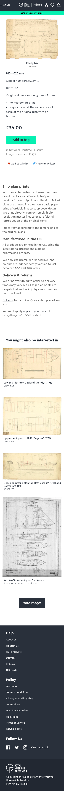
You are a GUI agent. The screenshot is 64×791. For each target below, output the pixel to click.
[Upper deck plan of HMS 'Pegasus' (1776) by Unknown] (31, 434)
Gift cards (11, 670)
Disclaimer (12, 686)
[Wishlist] (52, 5)
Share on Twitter (45, 164)
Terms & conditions (17, 692)
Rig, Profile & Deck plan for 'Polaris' (24, 580)
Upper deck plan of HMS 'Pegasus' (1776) (27, 438)
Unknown (32, 66)
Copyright (12, 717)
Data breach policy (17, 710)
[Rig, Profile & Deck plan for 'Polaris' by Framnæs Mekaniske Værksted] (31, 576)
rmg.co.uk (43, 747)
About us (11, 640)
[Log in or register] (46, 5)
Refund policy (14, 729)
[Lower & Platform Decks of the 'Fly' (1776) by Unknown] (31, 378)
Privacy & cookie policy (19, 698)
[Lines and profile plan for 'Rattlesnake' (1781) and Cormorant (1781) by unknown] (31, 478)
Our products (14, 652)
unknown (9, 488)
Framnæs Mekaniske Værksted (21, 583)
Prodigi (24, 784)
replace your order (35, 311)
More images (32, 602)
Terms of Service (15, 723)
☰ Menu (5, 5)
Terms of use (13, 704)
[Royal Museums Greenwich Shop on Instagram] (25, 749)
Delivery (7, 300)
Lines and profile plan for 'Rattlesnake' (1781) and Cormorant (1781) (32, 484)
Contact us (12, 646)
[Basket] (58, 5)
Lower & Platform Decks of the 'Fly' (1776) (28, 382)
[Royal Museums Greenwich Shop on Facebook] (8, 749)
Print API (10, 784)
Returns (10, 664)
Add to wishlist (19, 164)
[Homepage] (31, 5)
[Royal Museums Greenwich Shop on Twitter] (17, 749)
